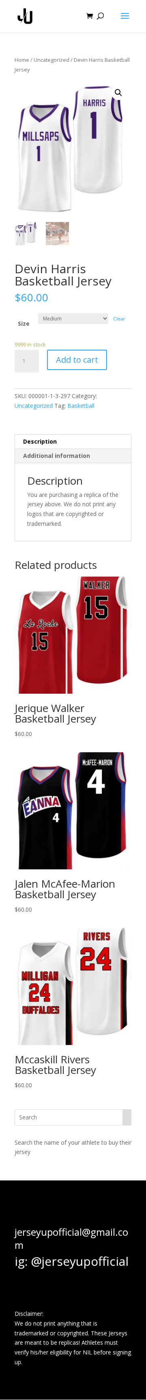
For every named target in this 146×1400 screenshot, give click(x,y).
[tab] (73, 442)
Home (22, 59)
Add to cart (77, 359)
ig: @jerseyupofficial (72, 1261)
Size (24, 323)
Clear (119, 319)
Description (40, 441)
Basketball (80, 405)
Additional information (56, 455)
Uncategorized (51, 59)
